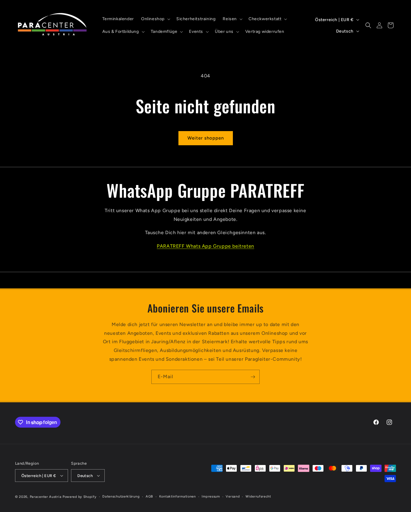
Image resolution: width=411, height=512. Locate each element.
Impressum (211, 496)
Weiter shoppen (205, 138)
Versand (232, 496)
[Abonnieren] (252, 377)
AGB (149, 496)
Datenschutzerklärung (121, 496)
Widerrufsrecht (258, 496)
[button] (155, 19)
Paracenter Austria (46, 497)
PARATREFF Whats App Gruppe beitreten (205, 246)
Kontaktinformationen (177, 496)
